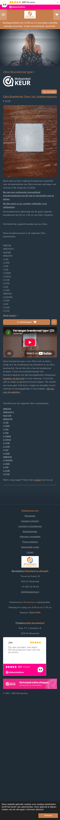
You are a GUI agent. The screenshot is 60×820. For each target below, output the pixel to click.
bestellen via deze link (13, 378)
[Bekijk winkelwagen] (56, 14)
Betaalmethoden (30, 531)
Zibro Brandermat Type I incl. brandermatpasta (30, 96)
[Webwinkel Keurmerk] (30, 684)
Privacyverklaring (30, 542)
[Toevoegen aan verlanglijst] (54, 322)
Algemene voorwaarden (30, 536)
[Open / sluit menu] (3, 14)
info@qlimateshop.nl (30, 592)
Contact (30, 552)
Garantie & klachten (30, 521)
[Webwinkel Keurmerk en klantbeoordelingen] (17, 81)
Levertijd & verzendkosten (30, 526)
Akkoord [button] (48, 815)
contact (37, 480)
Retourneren (30, 516)
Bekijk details (9, 315)
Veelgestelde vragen (30, 547)
